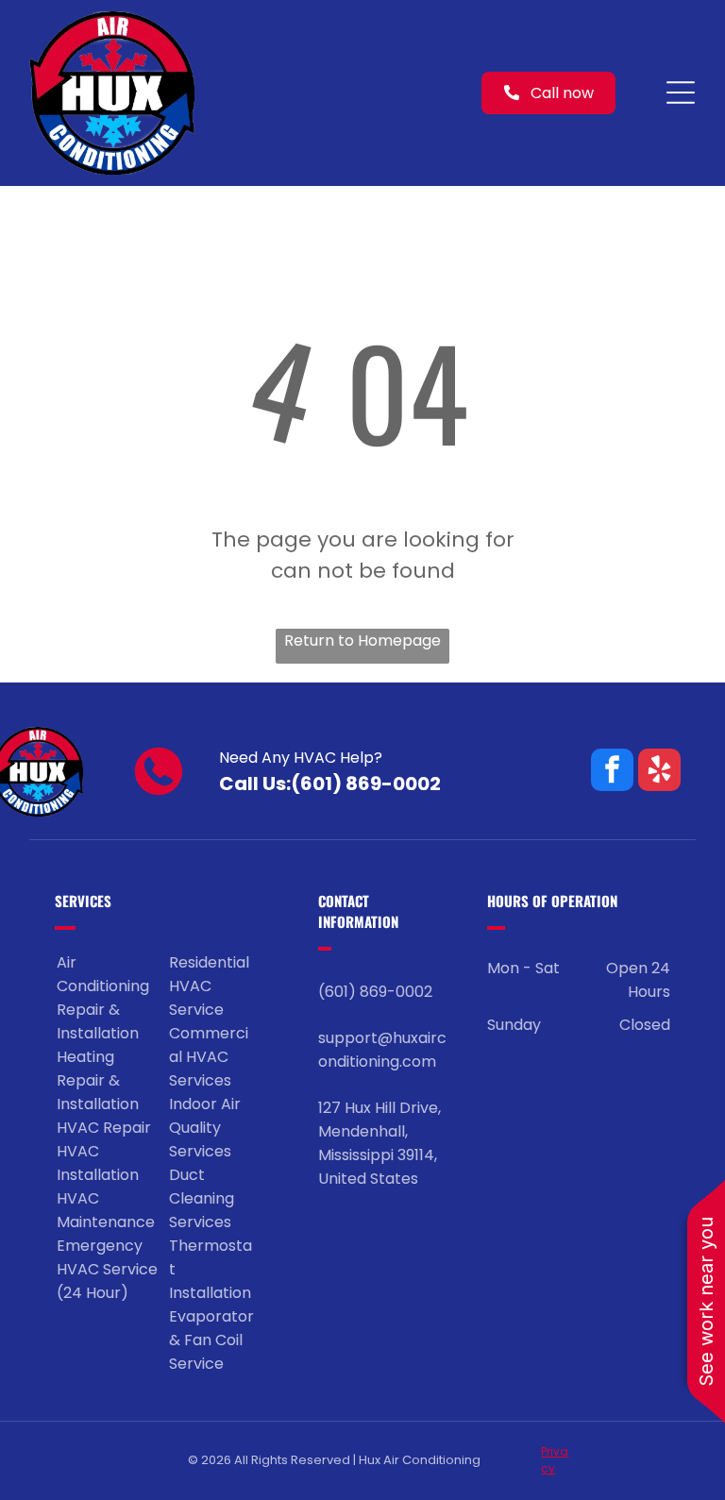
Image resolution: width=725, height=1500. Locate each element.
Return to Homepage (362, 640)
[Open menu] (680, 92)
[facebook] (612, 772)
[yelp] (659, 772)
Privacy (554, 1459)
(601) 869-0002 (366, 783)
